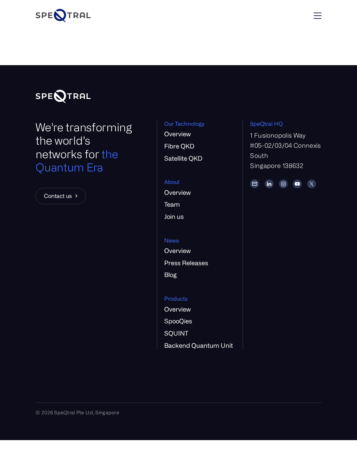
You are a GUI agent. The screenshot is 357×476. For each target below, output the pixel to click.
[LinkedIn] (269, 183)
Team (172, 204)
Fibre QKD (179, 146)
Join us (174, 216)
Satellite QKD (183, 158)
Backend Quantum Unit (198, 345)
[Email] (254, 183)
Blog (170, 274)
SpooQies (178, 320)
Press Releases (186, 262)
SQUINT (176, 333)
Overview (177, 133)
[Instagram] (283, 184)
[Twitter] (311, 184)
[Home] (83, 15)
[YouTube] (297, 184)
